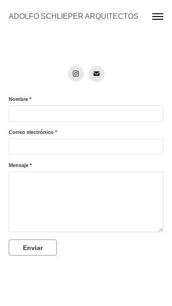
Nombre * (20, 99)
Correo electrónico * (33, 132)
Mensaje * (20, 165)
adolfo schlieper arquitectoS (74, 16)
